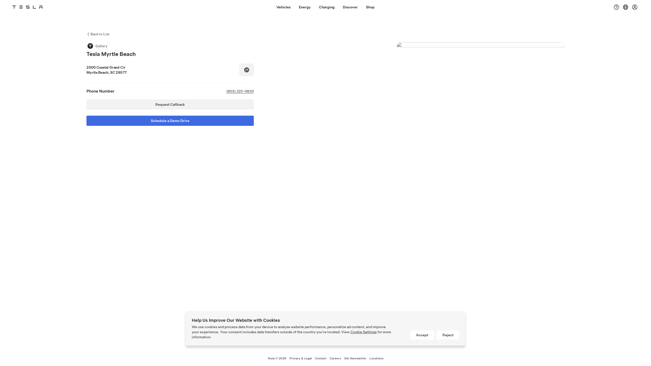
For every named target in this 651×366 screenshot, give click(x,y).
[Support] (616, 7)
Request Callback (170, 104)
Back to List (100, 34)
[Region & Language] (626, 7)
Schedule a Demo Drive (170, 121)
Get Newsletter (355, 358)
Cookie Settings (363, 332)
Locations (376, 358)
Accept (422, 335)
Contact (321, 358)
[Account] (635, 7)
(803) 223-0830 (240, 91)
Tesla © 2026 (277, 358)
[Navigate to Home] (27, 7)
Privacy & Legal (300, 358)
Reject (447, 335)
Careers (335, 358)
